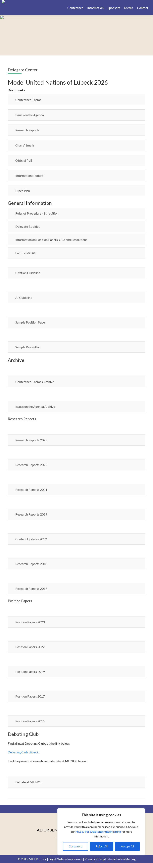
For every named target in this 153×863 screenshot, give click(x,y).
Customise (75, 846)
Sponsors (114, 8)
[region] (101, 831)
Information (95, 8)
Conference (75, 8)
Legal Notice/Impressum (65, 859)
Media (128, 8)
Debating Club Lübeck (23, 752)
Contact (142, 8)
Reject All (102, 846)
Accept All (127, 846)
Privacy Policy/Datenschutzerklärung (98, 831)
